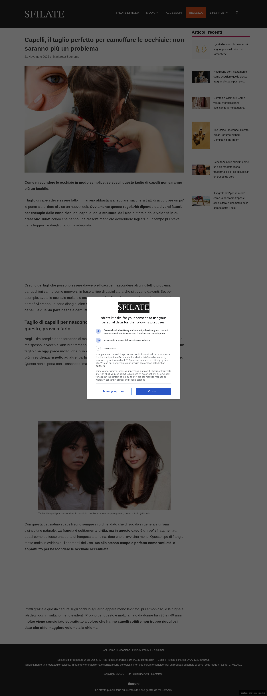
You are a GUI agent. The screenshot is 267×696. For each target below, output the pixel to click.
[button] (133, 348)
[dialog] (133, 348)
